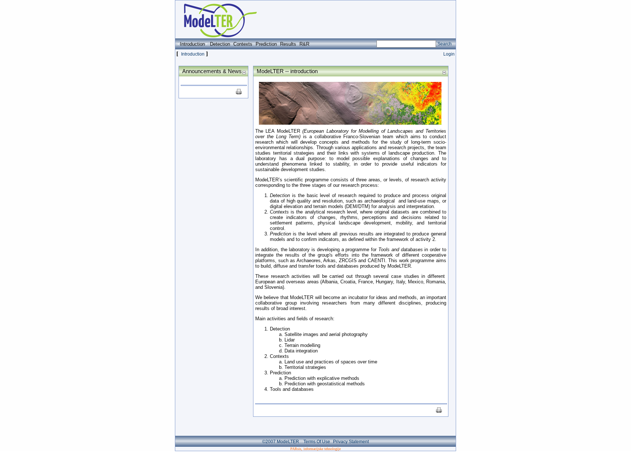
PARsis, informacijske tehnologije (315, 449)
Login (449, 54)
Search (444, 43)
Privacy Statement (351, 441)
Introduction (192, 54)
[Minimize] (244, 72)
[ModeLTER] (216, 35)
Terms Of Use (316, 441)
